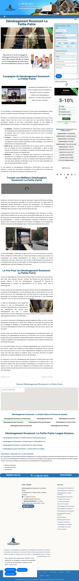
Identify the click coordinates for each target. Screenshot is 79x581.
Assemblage (53, 572)
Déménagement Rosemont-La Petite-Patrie (27, 22)
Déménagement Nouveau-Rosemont (40, 422)
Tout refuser (22, 570)
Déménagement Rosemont (67, 418)
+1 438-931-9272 (41, 476)
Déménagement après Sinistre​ (63, 514)
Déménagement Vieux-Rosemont (13, 422)
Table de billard (61, 517)
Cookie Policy (13, 564)
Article (42, 575)
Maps (47, 575)
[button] (4, 16)
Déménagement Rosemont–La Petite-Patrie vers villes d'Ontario (22, 445)
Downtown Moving (34, 253)
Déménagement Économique (65, 506)
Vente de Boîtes (62, 529)
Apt (60, 43)
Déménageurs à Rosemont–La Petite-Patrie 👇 (66, 130)
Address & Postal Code (61, 51)
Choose (57, 46)
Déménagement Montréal (44, 418)
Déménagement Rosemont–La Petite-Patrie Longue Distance (39, 433)
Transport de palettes (63, 522)
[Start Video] (13, 94)
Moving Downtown (44, 579)
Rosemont (16, 137)
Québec (50, 118)
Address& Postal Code (61, 37)
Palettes (61, 572)
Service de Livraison (63, 504)
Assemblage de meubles (64, 524)
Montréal (45, 118)
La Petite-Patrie (24, 137)
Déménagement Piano (63, 519)
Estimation (66, 118)
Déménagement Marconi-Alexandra (21, 425)
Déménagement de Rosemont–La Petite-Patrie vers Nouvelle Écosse (24, 441)
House (66, 43)
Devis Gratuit (66, 475)
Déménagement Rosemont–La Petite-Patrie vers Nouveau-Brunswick (24, 438)
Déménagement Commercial (65, 490)
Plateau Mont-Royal (32, 133)
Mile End (16, 133)
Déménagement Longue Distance (64, 493)
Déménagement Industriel (65, 497)
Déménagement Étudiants (65, 508)
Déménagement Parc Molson (60, 425)
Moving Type (58, 33)
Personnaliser (10, 570)
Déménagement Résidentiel (65, 488)
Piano (68, 572)
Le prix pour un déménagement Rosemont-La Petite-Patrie (27, 271)
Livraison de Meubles (63, 501)
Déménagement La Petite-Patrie (66, 422)
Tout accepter (10, 573)
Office (72, 43)
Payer (30, 506)
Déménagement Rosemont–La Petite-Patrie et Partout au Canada (39, 414)
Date (56, 28)
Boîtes (45, 572)
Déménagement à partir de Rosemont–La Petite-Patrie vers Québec (24, 449)
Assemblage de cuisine (64, 527)
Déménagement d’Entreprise (65, 511)
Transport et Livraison (63, 499)
